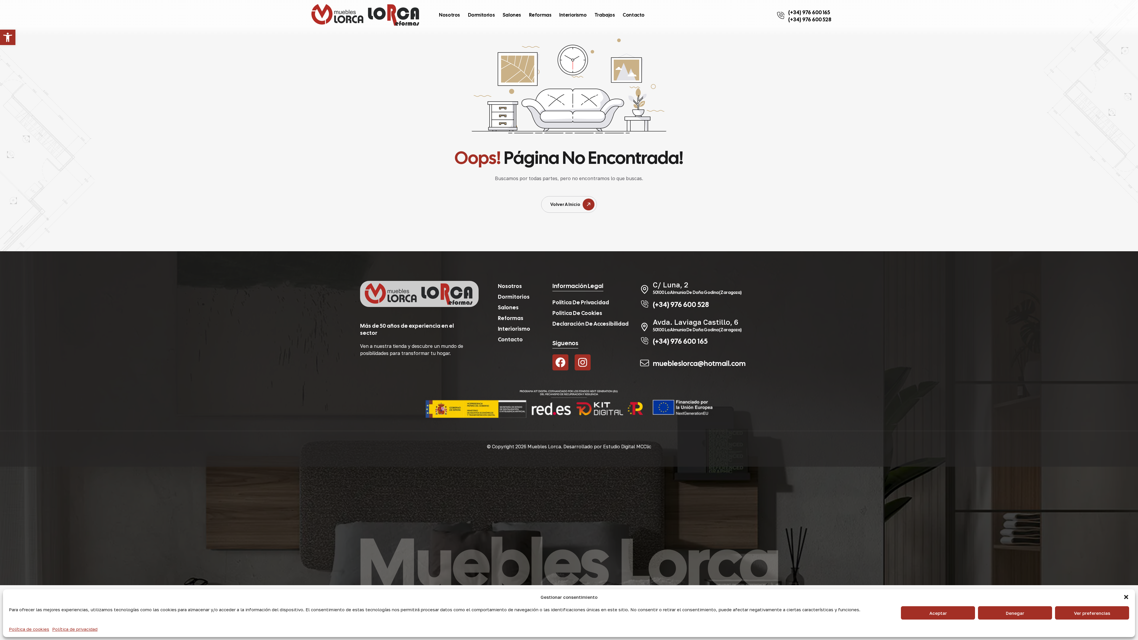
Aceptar (938, 613)
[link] (7, 37)
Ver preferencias (1092, 613)
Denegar (1015, 613)
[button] (1126, 597)
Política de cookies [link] (29, 629)
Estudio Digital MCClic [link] (627, 446)
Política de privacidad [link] (75, 629)
